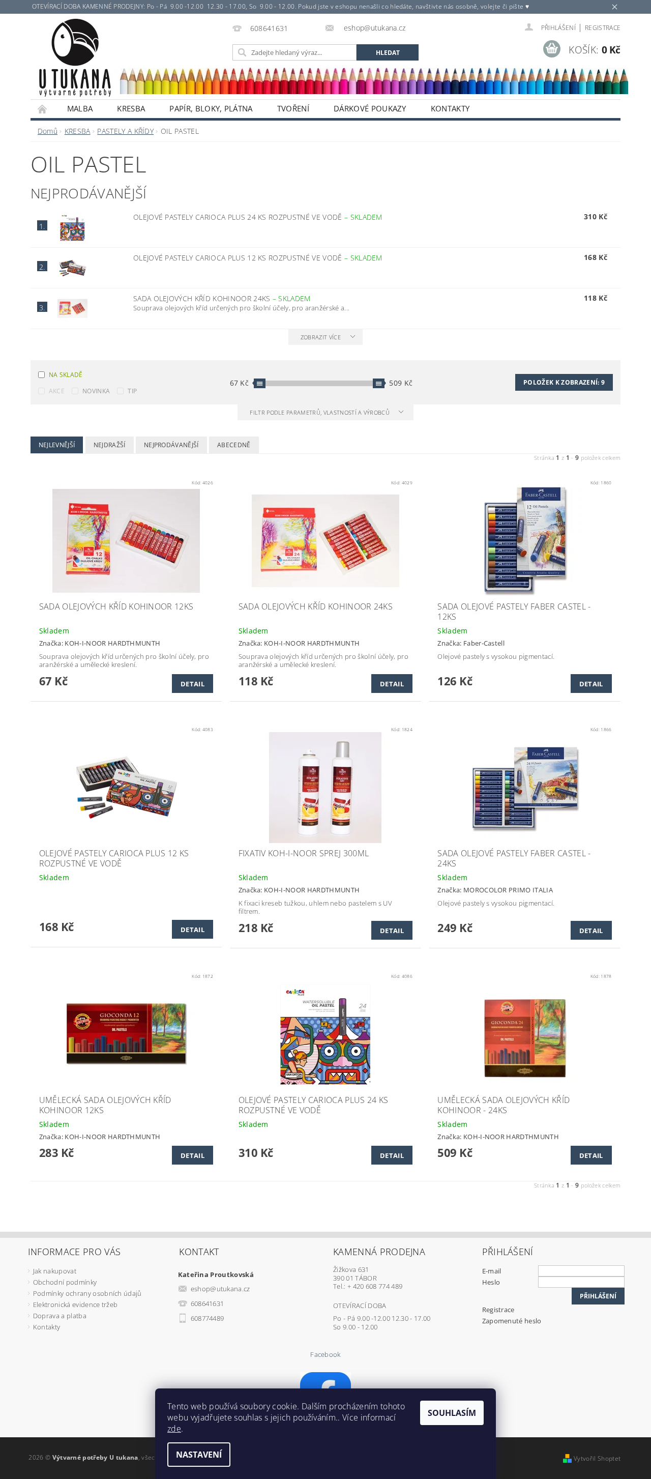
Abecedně (234, 445)
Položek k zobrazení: (564, 382)
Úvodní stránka (43, 109)
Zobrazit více (321, 337)
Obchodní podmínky (65, 1282)
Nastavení (199, 1454)
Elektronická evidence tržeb (75, 1304)
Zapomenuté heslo (512, 1320)
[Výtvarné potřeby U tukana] (75, 58)
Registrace (602, 27)
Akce (57, 391)
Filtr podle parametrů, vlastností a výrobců (320, 412)
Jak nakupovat (54, 1270)
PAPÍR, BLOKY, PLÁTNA (210, 108)
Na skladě (66, 374)
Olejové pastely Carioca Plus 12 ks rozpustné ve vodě (257, 258)
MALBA (80, 108)
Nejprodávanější (171, 445)
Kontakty (450, 108)
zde (174, 1428)
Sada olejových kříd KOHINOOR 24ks (222, 298)
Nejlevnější (57, 445)
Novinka (96, 391)
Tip (132, 391)
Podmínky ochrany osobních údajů (87, 1293)
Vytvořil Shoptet (597, 1458)
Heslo (491, 1282)
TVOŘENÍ (293, 108)
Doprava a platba (59, 1315)
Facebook (325, 1354)
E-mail (491, 1270)
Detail (192, 683)
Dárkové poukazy (370, 108)
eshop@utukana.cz (220, 1288)
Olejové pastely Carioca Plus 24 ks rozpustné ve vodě (257, 217)
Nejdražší (110, 445)
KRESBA (131, 108)
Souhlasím (452, 1412)
